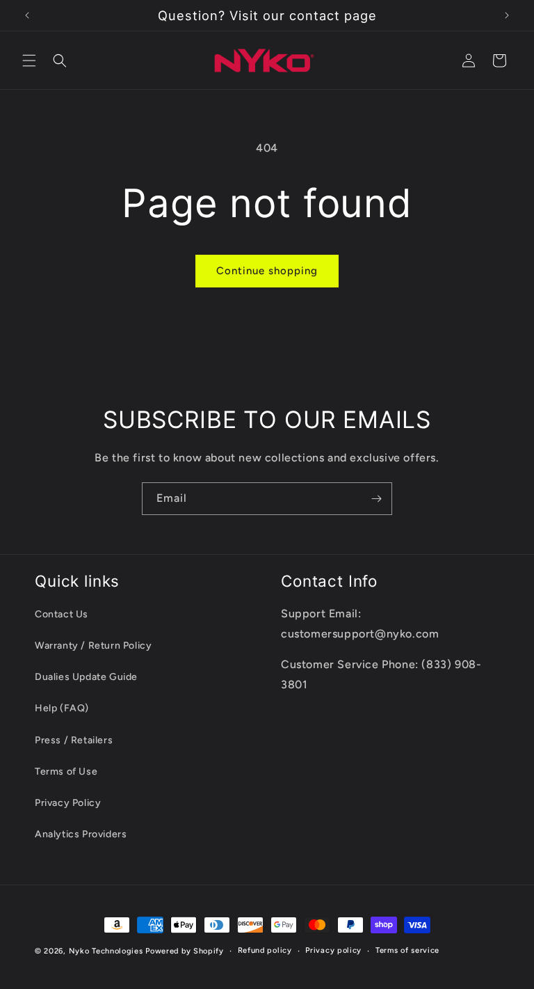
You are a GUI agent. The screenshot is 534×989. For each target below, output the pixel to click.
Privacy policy (333, 950)
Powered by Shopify (184, 951)
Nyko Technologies (106, 951)
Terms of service (407, 950)
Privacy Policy (68, 803)
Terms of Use (66, 771)
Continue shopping (267, 270)
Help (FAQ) (62, 708)
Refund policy (265, 950)
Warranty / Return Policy (93, 645)
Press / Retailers (74, 740)
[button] (29, 60)
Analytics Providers (81, 834)
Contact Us (61, 614)
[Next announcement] (507, 15)
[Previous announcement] (27, 15)
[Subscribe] (376, 498)
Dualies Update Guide (86, 677)
